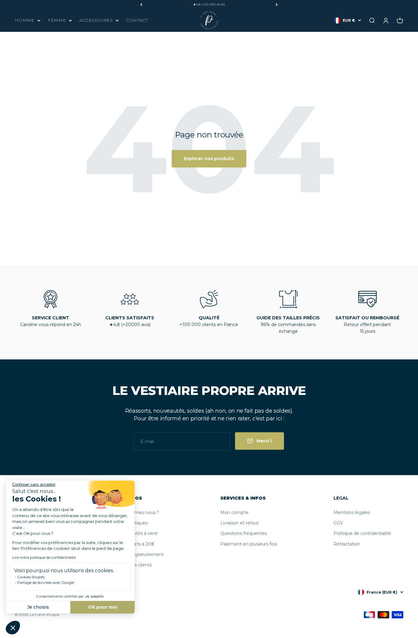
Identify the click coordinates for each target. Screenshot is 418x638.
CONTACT (137, 20)
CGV (338, 523)
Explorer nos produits (209, 158)
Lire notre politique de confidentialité (44, 557)
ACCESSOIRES (96, 20)
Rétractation (347, 544)
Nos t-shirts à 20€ (135, 544)
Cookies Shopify (31, 577)
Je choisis (38, 607)
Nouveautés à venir (137, 533)
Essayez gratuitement (140, 554)
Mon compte (234, 512)
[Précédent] (141, 4)
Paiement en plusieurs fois (248, 544)
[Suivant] (277, 4)
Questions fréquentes (243, 533)
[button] (13, 627)
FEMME (56, 20)
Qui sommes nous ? (137, 512)
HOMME (24, 20)
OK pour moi (102, 607)
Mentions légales (352, 512)
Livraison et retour (239, 523)
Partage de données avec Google (45, 582)
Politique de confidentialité (362, 533)
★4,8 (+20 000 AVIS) (209, 4)
